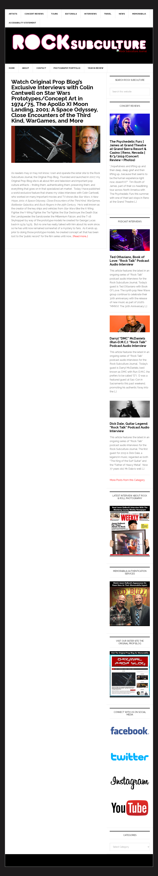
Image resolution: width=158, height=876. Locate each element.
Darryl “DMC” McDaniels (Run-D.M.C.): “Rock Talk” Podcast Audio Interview (128, 342)
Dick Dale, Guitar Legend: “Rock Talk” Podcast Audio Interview (129, 427)
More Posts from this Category (127, 480)
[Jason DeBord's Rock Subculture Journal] (79, 37)
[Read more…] (80, 236)
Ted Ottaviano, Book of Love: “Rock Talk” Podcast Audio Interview (129, 260)
